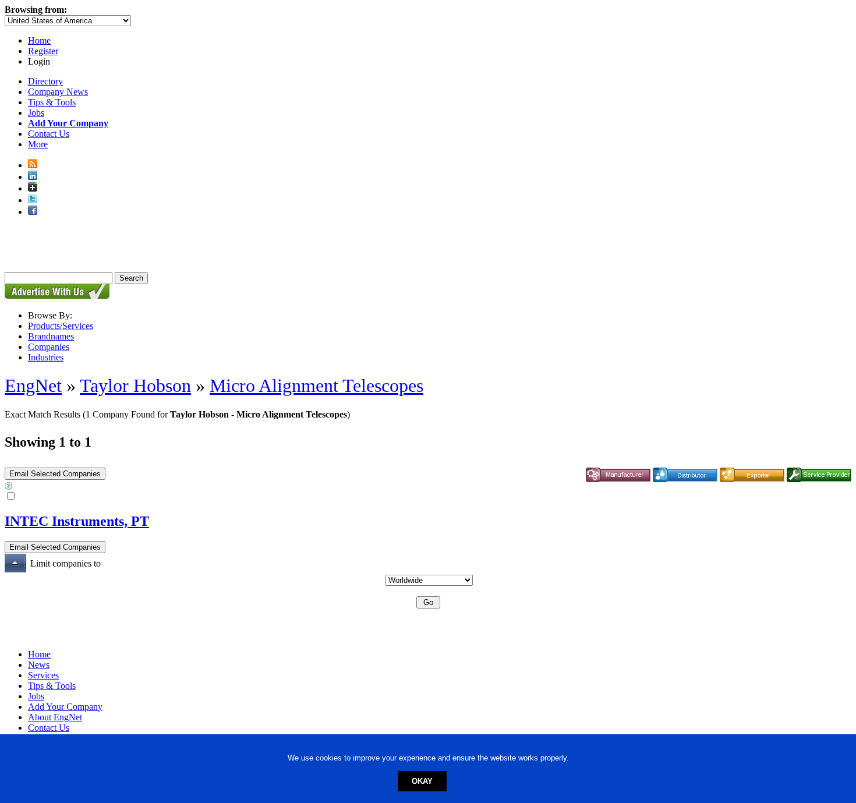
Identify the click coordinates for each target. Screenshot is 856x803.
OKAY (422, 781)
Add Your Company (65, 707)
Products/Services (60, 326)
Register (43, 51)
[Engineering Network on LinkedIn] (32, 177)
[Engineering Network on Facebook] (32, 212)
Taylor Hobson (135, 385)
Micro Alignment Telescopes (316, 385)
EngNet (33, 385)
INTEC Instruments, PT (77, 521)
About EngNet (55, 717)
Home (39, 40)
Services (43, 675)
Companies (48, 347)
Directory (45, 81)
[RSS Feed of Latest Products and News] (32, 165)
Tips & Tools (52, 102)
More (38, 144)
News (38, 665)
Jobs (36, 113)
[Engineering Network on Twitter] (32, 200)
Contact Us (48, 134)
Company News (58, 92)
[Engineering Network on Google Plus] (32, 188)
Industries (45, 357)
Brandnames (51, 336)
